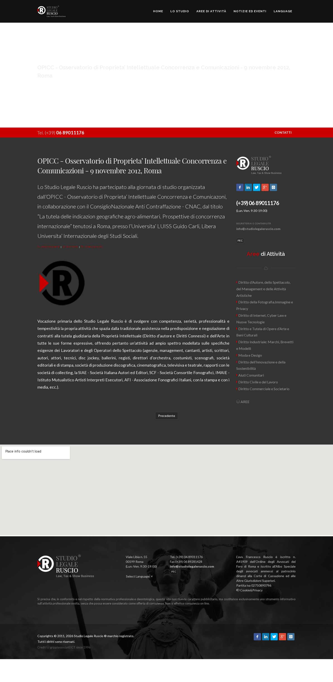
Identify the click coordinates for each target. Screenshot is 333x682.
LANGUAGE (283, 11)
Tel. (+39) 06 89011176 (186, 557)
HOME (158, 11)
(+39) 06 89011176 (257, 203)
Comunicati (93, 246)
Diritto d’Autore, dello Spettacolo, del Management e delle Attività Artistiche (263, 288)
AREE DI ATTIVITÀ (211, 11)
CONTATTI (283, 132)
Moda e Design (250, 355)
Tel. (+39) (60, 132)
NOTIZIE (71, 246)
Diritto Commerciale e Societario (264, 389)
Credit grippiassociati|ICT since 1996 (64, 647)
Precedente (50, 246)
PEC (240, 240)
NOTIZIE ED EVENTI (250, 11)
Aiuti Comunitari (251, 375)
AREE (244, 401)
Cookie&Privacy (251, 590)
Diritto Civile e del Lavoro (258, 382)
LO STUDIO (179, 11)
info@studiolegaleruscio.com (258, 229)
